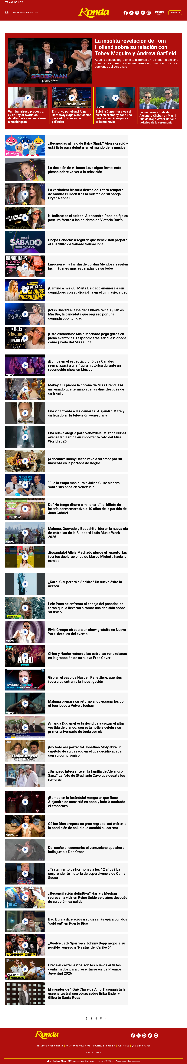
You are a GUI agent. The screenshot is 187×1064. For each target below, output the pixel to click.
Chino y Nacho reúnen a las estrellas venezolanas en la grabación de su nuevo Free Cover (87, 656)
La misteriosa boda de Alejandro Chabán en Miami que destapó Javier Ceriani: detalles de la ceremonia (157, 117)
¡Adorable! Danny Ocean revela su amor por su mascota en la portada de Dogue (85, 461)
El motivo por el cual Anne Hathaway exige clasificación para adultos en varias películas (71, 117)
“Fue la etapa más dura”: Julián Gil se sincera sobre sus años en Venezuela (84, 485)
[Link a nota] (50, 61)
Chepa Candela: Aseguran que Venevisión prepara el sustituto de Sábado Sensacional (87, 242)
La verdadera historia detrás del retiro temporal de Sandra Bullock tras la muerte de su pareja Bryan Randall (86, 194)
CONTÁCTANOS (93, 1052)
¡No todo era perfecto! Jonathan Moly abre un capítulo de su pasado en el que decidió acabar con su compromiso (85, 751)
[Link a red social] (133, 1035)
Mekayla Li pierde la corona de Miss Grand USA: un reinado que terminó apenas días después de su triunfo (86, 389)
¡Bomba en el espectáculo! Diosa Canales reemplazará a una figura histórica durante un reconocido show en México (84, 365)
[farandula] (93, 13)
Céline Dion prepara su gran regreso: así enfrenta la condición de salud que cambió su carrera (87, 826)
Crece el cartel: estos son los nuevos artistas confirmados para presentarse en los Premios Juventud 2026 (85, 969)
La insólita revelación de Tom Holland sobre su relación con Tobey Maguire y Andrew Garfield (135, 47)
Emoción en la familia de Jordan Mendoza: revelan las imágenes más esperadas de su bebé (88, 266)
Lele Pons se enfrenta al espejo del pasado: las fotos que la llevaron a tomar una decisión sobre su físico (86, 608)
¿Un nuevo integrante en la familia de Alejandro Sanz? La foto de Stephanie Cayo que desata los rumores (86, 775)
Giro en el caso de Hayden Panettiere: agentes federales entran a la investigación (85, 679)
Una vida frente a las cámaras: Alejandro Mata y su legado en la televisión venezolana (86, 413)
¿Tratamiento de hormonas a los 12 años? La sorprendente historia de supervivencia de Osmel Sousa (87, 873)
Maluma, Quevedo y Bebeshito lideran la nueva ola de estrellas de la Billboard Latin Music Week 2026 (88, 533)
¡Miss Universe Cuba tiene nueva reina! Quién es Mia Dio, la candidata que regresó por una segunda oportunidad (86, 314)
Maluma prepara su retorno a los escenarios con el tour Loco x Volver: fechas (87, 703)
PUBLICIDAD (123, 1046)
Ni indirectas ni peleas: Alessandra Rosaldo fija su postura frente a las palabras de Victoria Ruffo (88, 218)
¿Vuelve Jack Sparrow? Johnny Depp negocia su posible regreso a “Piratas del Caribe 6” (86, 945)
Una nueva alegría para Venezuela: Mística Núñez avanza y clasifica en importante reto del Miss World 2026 (87, 437)
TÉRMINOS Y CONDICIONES (50, 1046)
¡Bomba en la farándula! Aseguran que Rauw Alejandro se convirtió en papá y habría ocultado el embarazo (86, 802)
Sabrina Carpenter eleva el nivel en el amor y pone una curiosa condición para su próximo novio (114, 117)
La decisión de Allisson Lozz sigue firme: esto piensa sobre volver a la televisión (84, 170)
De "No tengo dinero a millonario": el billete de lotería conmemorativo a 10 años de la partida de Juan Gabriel (87, 509)
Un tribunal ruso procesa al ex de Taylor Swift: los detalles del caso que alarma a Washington (27, 117)
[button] (6, 13)
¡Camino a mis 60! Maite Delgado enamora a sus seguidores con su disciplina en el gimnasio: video (87, 290)
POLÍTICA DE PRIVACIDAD (78, 1046)
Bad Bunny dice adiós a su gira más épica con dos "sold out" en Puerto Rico (87, 921)
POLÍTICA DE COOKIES (104, 1046)
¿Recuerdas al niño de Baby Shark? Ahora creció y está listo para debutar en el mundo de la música (88, 145)
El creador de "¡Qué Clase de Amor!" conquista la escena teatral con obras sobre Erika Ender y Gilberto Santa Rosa (87, 993)
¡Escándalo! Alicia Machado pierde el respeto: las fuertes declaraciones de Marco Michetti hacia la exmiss (87, 556)
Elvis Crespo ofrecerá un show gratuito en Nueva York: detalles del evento (87, 632)
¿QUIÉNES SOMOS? (141, 1046)
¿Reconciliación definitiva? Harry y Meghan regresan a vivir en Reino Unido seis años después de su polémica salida (87, 897)
